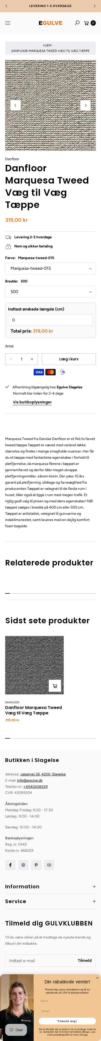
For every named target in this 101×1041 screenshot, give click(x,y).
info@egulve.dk (29, 780)
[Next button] (94, 6)
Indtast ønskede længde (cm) (36, 309)
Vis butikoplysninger (32, 402)
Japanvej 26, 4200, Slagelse (43, 774)
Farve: (29, 258)
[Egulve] (50, 23)
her (86, 1034)
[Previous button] (6, 6)
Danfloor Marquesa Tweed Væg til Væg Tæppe (33, 710)
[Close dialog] (97, 978)
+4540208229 (35, 787)
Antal (9, 346)
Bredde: (16, 281)
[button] (77, 23)
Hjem (47, 45)
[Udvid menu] (7, 23)
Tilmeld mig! (67, 1020)
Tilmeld (85, 960)
